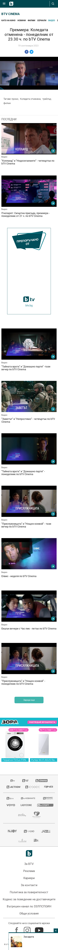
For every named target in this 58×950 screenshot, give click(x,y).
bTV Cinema (10, 14)
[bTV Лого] (29, 853)
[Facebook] (17, 929)
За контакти (29, 885)
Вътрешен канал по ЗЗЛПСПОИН (29, 906)
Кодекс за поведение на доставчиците (29, 899)
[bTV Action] (12, 787)
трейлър (46, 98)
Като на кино (8, 20)
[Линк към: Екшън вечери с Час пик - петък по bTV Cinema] (29, 616)
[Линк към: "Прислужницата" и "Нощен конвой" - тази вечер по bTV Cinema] (29, 511)
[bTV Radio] (29, 831)
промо (15, 98)
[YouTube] (39, 929)
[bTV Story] (31, 787)
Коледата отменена (30, 98)
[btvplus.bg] (10, 798)
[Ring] (48, 787)
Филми (31, 20)
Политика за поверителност (29, 892)
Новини (21, 20)
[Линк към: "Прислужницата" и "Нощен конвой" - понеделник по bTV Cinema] (29, 668)
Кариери (29, 878)
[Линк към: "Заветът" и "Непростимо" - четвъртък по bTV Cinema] (29, 406)
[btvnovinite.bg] (28, 798)
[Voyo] (10, 805)
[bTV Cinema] (41, 780)
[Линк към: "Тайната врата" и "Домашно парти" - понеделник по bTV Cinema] (29, 458)
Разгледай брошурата (42, 722)
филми (7, 103)
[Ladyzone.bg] (25, 805)
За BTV (29, 864)
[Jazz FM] (46, 831)
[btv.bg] (13, 780)
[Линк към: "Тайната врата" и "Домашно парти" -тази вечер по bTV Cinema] (29, 353)
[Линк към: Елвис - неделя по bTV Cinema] (29, 563)
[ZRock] (36, 840)
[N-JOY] (12, 831)
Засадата (29, 936)
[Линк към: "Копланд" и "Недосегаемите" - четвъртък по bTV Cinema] (29, 148)
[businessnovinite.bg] (47, 798)
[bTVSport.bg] (44, 805)
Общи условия (29, 913)
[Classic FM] (22, 840)
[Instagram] (28, 929)
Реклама (29, 871)
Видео (51, 20)
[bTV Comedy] (25, 780)
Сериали (41, 20)
